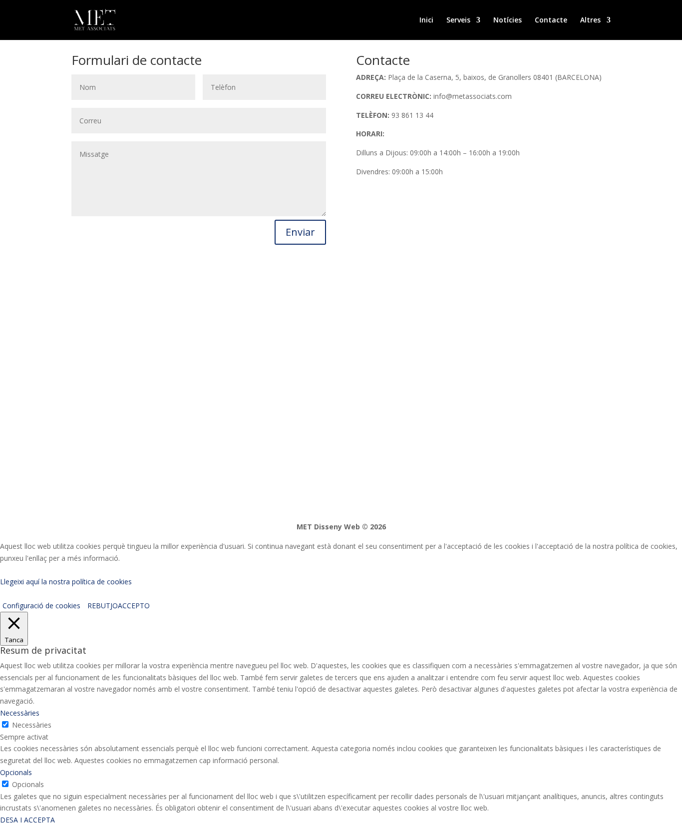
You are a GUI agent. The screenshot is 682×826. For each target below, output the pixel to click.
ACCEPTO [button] (134, 605)
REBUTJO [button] (102, 605)
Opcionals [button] (16, 772)
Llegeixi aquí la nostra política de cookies (66, 581)
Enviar (300, 232)
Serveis (458, 20)
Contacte (551, 20)
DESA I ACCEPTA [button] (27, 820)
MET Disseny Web (328, 526)
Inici (426, 20)
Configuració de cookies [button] (41, 605)
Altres (590, 20)
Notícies (507, 20)
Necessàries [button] (19, 713)
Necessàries (31, 725)
